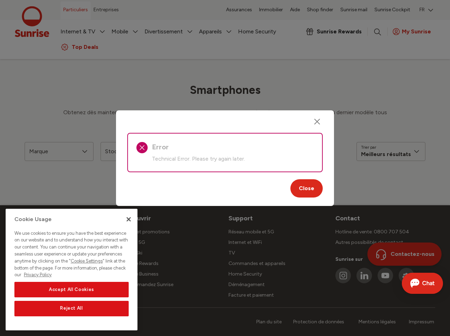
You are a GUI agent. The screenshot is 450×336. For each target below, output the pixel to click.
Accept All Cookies (71, 289)
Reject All (71, 308)
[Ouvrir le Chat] (422, 283)
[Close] (317, 121)
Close (306, 188)
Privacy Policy (38, 274)
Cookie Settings (87, 261)
